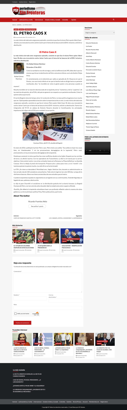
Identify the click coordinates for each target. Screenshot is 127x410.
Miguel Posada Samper (92, 96)
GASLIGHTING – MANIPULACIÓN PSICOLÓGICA (72, 247)
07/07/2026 (100, 355)
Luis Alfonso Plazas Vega (93, 90)
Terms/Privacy (77, 402)
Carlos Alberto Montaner (93, 59)
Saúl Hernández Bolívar (93, 120)
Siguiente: (65, 217)
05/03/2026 (77, 250)
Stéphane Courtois (91, 123)
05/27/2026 (53, 250)
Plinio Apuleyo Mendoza (93, 107)
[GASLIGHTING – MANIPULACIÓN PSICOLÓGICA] (71, 236)
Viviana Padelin (90, 130)
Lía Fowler (89, 46)
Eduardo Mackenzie (92, 43)
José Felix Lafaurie (91, 86)
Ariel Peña (89, 56)
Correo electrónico (53, 296)
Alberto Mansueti (91, 53)
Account (85, 402)
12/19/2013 (30, 37)
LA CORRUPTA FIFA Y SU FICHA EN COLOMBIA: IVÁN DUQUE (104, 350)
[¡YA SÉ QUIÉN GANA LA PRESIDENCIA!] (47, 236)
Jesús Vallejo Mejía (91, 83)
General (14, 20)
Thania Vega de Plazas (92, 127)
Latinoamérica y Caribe (26, 20)
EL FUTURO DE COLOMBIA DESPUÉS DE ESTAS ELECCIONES (24, 247)
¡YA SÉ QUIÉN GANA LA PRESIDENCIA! (45, 247)
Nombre (17, 295)
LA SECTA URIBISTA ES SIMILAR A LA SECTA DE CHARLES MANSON (20, 350)
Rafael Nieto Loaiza (91, 117)
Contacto (14, 2)
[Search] (114, 19)
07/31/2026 (38, 355)
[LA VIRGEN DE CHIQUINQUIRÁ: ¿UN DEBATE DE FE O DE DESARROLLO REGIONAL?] (84, 339)
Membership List (94, 402)
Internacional (39, 20)
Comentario (18, 271)
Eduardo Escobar (91, 66)
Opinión (75, 20)
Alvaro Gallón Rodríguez (73, 239)
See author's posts (37, 206)
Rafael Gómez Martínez (30, 29)
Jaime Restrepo (90, 80)
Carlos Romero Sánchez (93, 63)
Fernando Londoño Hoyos (93, 70)
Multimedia (22, 241)
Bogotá (16, 29)
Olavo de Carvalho (91, 100)
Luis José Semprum (91, 93)
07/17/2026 (79, 357)
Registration (32, 2)
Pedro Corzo (89, 103)
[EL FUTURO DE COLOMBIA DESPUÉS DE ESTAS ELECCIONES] (23, 236)
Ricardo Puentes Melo (20, 37)
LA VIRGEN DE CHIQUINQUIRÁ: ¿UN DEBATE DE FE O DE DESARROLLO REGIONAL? (84, 350)
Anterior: (27, 217)
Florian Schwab (90, 73)
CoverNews (72, 407)
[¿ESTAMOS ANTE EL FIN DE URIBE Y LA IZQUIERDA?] (63, 339)
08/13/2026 (17, 355)
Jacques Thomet (91, 76)
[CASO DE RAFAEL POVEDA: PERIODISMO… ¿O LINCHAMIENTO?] (43, 339)
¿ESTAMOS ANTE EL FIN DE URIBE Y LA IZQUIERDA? (62, 349)
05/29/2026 (29, 250)
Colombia (66, 20)
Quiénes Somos (23, 2)
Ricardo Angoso (90, 110)
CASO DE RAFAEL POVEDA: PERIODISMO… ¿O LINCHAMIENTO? (41, 350)
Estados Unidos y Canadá (52, 20)
